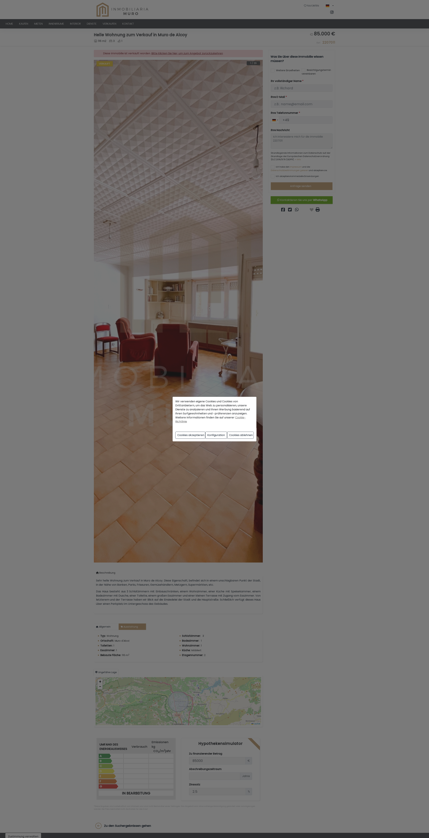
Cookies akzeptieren (190, 435)
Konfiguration (216, 435)
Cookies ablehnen (241, 435)
